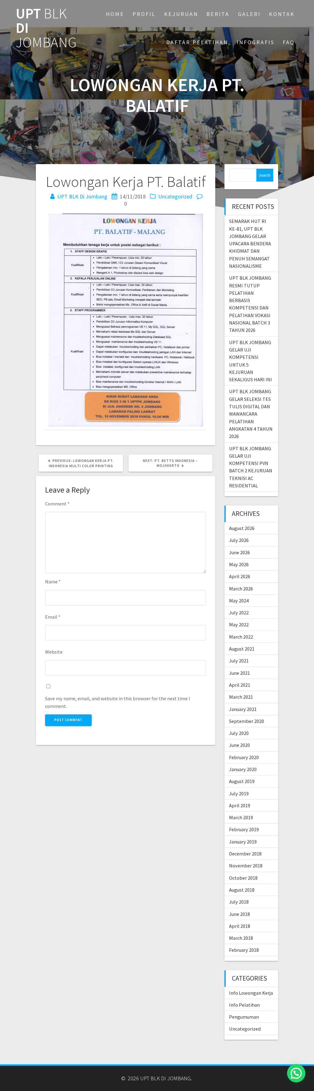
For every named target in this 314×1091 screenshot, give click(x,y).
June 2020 (239, 745)
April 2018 (239, 926)
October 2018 (243, 878)
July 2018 (239, 902)
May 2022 (239, 624)
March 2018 (241, 938)
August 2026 (242, 528)
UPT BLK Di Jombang (82, 196)
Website (54, 652)
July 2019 (239, 793)
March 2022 (241, 637)
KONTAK (282, 13)
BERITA (217, 13)
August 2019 (242, 781)
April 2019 (239, 805)
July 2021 (239, 661)
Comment (57, 504)
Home (115, 13)
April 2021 (239, 685)
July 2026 (239, 540)
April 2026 (239, 576)
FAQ (289, 42)
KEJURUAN (181, 13)
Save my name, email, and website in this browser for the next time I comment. (117, 702)
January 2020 (243, 769)
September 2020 (246, 721)
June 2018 (239, 914)
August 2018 (242, 890)
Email (52, 617)
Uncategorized (175, 196)
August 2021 (242, 649)
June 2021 (239, 673)
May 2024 (239, 600)
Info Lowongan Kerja (251, 993)
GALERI (249, 13)
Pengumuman (244, 1017)
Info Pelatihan (244, 1005)
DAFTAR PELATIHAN (197, 42)
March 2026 (241, 589)
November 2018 (245, 865)
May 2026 (239, 564)
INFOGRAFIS (255, 42)
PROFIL (143, 13)
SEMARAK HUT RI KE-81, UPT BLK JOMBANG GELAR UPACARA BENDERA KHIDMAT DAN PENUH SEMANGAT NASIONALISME (250, 243)
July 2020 (239, 733)
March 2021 (241, 697)
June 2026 (239, 552)
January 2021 (243, 709)
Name (53, 581)
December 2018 (245, 854)
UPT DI (46, 27)
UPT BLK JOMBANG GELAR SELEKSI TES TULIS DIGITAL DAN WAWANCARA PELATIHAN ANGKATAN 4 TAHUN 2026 (251, 413)
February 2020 (244, 757)
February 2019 (244, 829)
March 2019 (241, 817)
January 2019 (243, 842)
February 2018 (244, 950)
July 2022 (239, 612)
